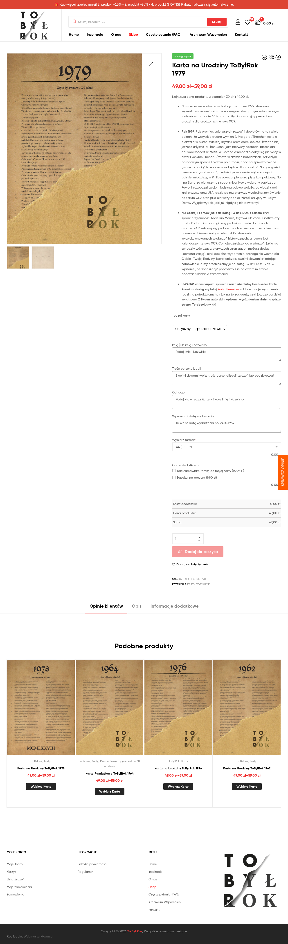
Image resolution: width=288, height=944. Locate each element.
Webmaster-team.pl (38, 936)
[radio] (182, 328)
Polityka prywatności (92, 864)
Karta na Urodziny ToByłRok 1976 (178, 768)
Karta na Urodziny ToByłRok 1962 (246, 768)
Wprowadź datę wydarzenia (193, 416)
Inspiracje (95, 34)
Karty (191, 584)
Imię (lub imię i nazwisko (189, 345)
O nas (116, 34)
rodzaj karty (181, 315)
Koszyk (11, 871)
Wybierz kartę (41, 786)
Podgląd (46, 712)
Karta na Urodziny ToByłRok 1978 (41, 768)
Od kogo (178, 392)
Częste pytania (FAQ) (164, 34)
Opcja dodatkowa (185, 465)
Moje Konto (14, 864)
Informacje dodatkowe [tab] (175, 606)
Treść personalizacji (186, 368)
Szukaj (217, 22)
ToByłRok (203, 584)
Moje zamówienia (19, 887)
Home (74, 34)
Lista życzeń (16, 879)
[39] (247, 22)
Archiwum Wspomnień (208, 34)
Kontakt (241, 34)
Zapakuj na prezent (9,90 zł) (197, 477)
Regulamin (85, 871)
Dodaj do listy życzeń (192, 564)
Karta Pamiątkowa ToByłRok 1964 (110, 773)
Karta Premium (228, 289)
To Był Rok (134, 931)
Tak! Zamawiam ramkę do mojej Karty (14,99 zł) (210, 471)
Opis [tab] (137, 606)
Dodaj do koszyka (201, 551)
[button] (151, 64)
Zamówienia (15, 894)
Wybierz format (184, 440)
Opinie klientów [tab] (106, 606)
